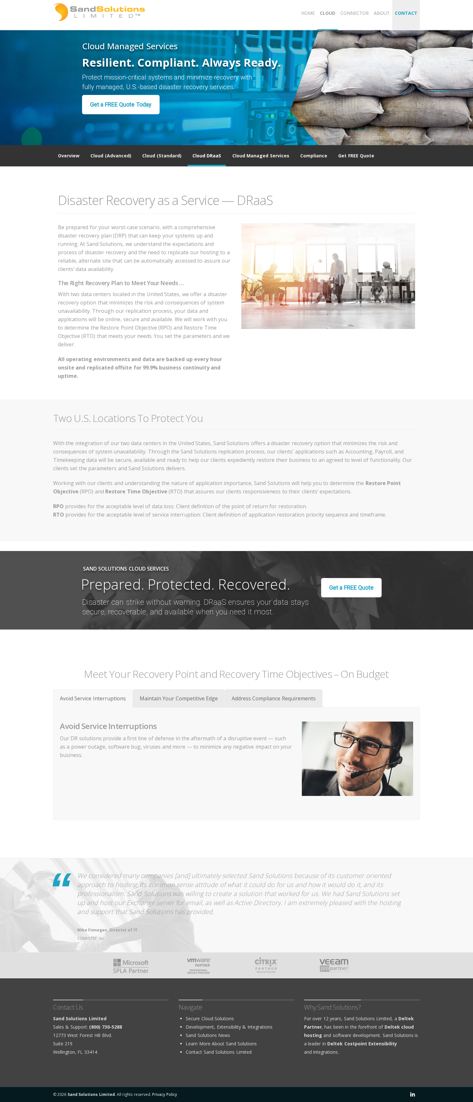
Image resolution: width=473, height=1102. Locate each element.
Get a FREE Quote (351, 587)
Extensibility (229, 1027)
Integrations (260, 1027)
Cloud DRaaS (206, 156)
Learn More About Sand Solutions (221, 1044)
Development (200, 1027)
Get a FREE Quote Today (121, 104)
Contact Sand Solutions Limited (218, 1052)
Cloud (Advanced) (110, 156)
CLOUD (327, 13)
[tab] (93, 698)
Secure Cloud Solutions (210, 1018)
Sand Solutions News (208, 1035)
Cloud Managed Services (260, 156)
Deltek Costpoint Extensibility (362, 1044)
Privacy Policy (164, 1094)
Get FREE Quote (356, 156)
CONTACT (406, 13)
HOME (308, 13)
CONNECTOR (354, 13)
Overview (68, 156)
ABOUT (382, 13)
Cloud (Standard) (161, 156)
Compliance (313, 156)
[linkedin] (412, 1094)
